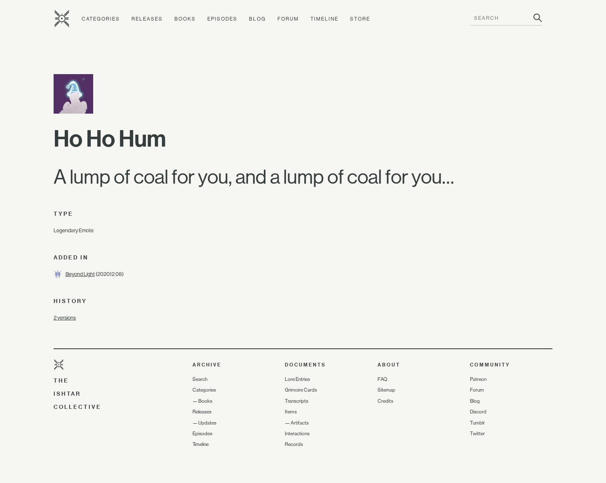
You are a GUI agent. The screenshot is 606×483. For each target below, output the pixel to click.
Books (185, 19)
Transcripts (296, 401)
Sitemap (386, 390)
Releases (147, 19)
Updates (207, 423)
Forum (288, 19)
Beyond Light (80, 274)
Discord (478, 412)
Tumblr (477, 423)
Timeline (324, 19)
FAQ (382, 379)
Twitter (477, 433)
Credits (385, 401)
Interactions (297, 433)
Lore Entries (297, 379)
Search (200, 379)
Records (294, 444)
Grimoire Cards (301, 390)
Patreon (478, 379)
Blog (257, 19)
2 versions (65, 318)
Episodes (222, 19)
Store (360, 19)
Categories (101, 19)
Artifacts (300, 423)
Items (291, 412)
